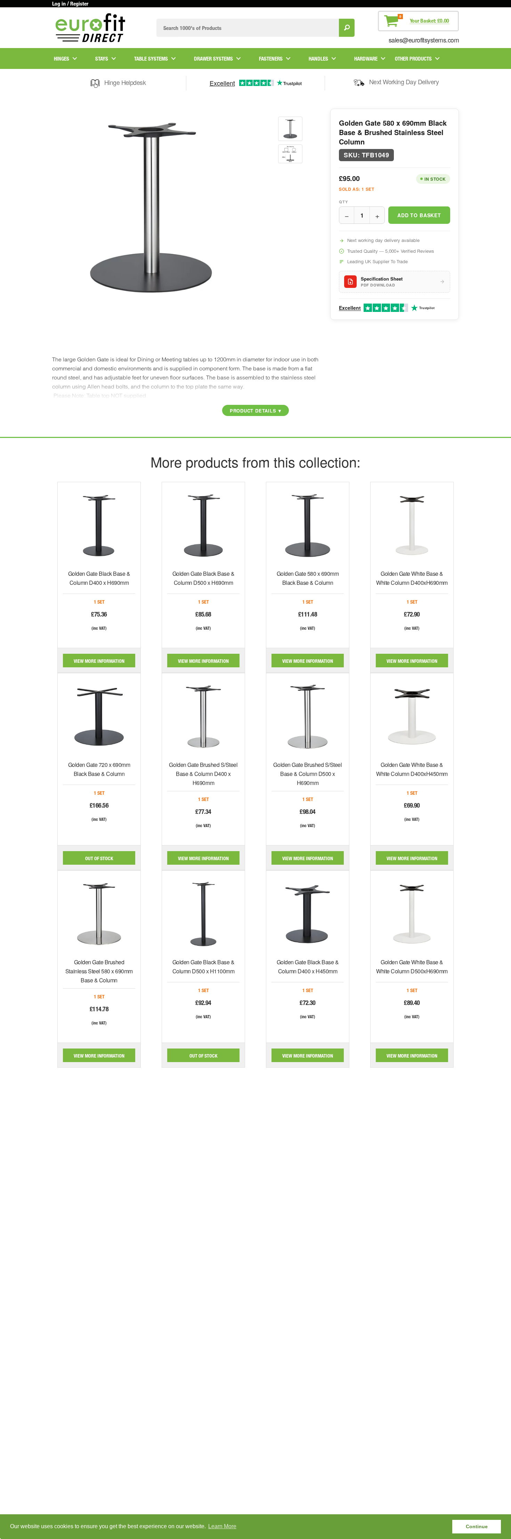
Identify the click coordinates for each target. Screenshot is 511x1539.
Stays (101, 58)
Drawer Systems (213, 58)
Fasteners (271, 58)
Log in (59, 3)
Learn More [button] (222, 1526)
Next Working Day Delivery (404, 81)
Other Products (413, 58)
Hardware (366, 58)
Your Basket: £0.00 (429, 20)
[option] (290, 129)
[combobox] (247, 27)
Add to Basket (419, 215)
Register (79, 3)
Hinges (61, 58)
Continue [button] (477, 1526)
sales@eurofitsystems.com (424, 39)
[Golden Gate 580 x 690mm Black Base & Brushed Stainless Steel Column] (290, 129)
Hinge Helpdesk (125, 82)
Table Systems (151, 58)
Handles (318, 58)
